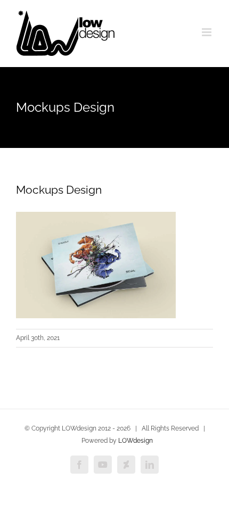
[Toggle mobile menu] (207, 32)
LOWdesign (135, 440)
